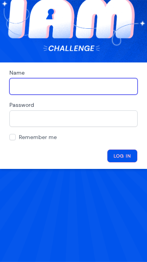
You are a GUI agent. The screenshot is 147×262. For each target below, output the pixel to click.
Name (17, 72)
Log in (122, 156)
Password (21, 104)
